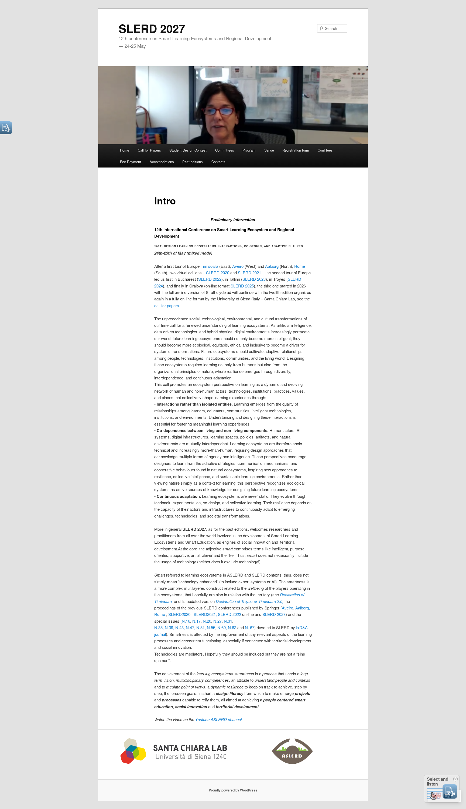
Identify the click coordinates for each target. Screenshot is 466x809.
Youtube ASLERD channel (218, 719)
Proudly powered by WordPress (233, 790)
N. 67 (249, 627)
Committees (224, 150)
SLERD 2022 (209, 279)
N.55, (211, 627)
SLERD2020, (180, 614)
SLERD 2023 (254, 279)
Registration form (295, 150)
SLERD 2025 (242, 286)
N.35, (159, 627)
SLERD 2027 (152, 28)
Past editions (192, 161)
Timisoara (209, 266)
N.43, (180, 627)
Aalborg (272, 266)
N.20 (207, 621)
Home (124, 150)
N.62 (232, 627)
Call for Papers (149, 150)
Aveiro (238, 266)
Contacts (218, 161)
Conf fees (325, 150)
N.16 (186, 621)
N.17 (196, 621)
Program (249, 150)
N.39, (169, 627)
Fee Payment (130, 161)
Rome (299, 266)
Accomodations (162, 161)
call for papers (166, 305)
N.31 (228, 621)
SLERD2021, (206, 614)
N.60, (222, 627)
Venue (269, 150)
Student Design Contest (188, 150)
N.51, (201, 627)
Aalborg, (302, 608)
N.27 (217, 621)
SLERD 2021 (249, 272)
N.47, (190, 627)
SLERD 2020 (217, 272)
